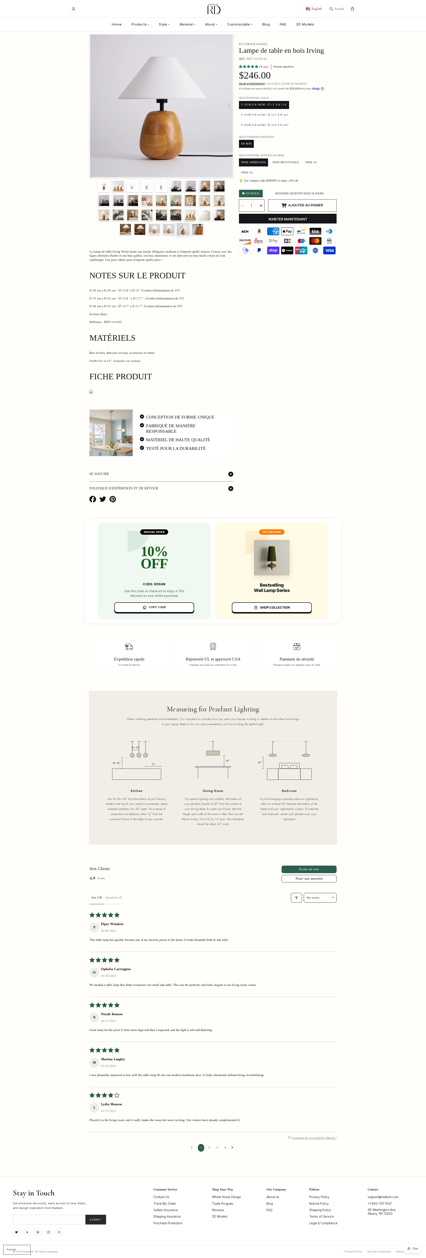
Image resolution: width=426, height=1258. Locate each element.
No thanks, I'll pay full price (213, 667)
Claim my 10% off (213, 655)
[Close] (254, 580)
